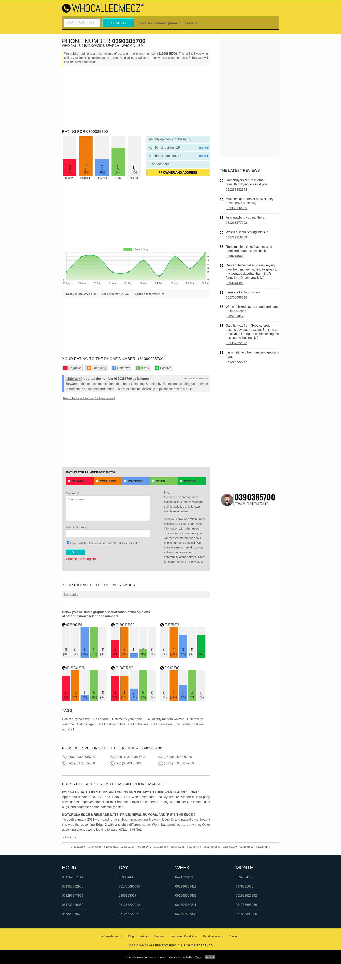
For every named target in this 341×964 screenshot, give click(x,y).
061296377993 (236, 222)
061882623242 (246, 895)
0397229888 (161, 846)
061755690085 (236, 297)
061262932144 (236, 189)
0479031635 (244, 886)
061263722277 (236, 362)
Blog (131, 936)
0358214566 (235, 256)
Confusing (108, 481)
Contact (233, 936)
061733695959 (246, 905)
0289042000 (230, 846)
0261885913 (246, 846)
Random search (213, 936)
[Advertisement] (136, 97)
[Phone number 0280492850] (84, 656)
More (198, 957)
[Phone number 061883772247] (133, 699)
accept (210, 957)
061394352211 (185, 905)
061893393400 (246, 914)
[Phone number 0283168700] (183, 699)
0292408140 (263, 846)
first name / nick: (76, 527)
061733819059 (236, 237)
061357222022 (236, 343)
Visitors (144, 936)
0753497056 (94, 846)
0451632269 (78, 846)
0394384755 (244, 877)
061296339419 (186, 886)
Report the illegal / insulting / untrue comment (89, 398)
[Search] (82, 20)
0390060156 (177, 846)
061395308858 (186, 895)
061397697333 (186, 914)
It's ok (160, 481)
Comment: (73, 493)
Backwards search (111, 936)
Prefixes (159, 936)
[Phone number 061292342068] (84, 699)
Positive (190, 481)
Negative (78, 481)
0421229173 (184, 877)
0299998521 (111, 846)
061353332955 (236, 208)
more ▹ (204, 147)
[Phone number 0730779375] (183, 656)
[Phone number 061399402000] (133, 656)
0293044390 (235, 283)
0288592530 (128, 846)
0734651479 (144, 846)
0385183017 (235, 316)
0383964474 (194, 846)
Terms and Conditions (101, 543)
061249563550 (212, 846)
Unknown (135, 481)
